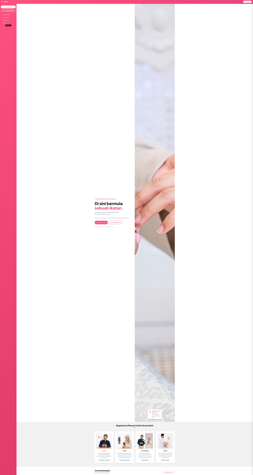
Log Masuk (9, 7)
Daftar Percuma (9, 10)
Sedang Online (6, 17)
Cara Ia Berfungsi (116, 222)
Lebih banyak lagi (168, 472)
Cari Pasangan (6, 14)
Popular (5, 23)
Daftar (104, 450)
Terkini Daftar (6, 20)
